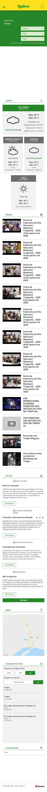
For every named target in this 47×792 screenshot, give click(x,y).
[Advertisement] (23, 71)
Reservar (9, 503)
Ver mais (23, 600)
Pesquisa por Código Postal (14, 668)
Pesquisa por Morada (12, 678)
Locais (7, 7)
